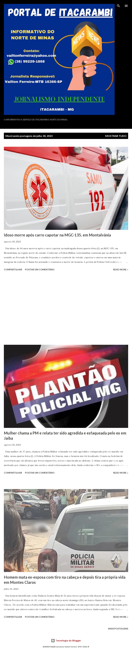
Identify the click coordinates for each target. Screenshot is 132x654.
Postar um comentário (40, 269)
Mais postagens (118, 628)
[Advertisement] (66, 308)
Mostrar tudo (116, 135)
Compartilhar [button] (13, 269)
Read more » (120, 269)
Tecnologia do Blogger (68, 640)
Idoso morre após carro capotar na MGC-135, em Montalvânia (57, 235)
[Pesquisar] (118, 6)
